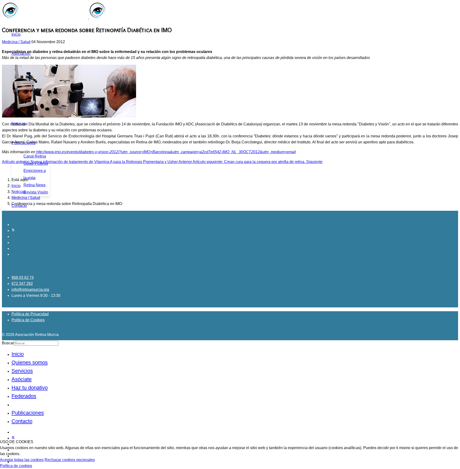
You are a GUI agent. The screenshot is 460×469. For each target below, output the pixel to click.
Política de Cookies (28, 320)
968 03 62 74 (23, 278)
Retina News (34, 185)
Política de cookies (16, 466)
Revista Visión (35, 192)
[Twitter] (13, 231)
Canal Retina (34, 156)
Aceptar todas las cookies (22, 460)
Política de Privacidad (30, 314)
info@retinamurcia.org (30, 289)
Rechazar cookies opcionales (70, 460)
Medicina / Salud (16, 42)
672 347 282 (22, 283)
